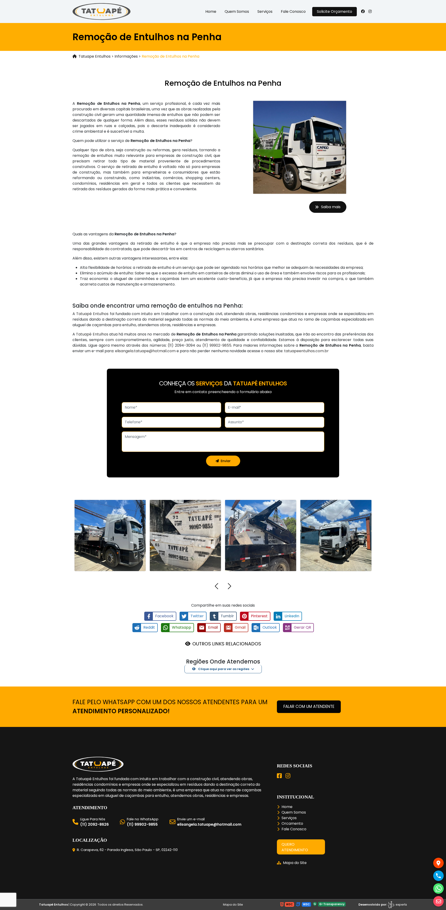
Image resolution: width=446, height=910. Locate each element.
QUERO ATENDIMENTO (295, 847)
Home (210, 11)
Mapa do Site (295, 862)
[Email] (438, 901)
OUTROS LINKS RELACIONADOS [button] (226, 644)
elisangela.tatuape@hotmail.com (145, 351)
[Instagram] (287, 776)
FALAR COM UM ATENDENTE (308, 706)
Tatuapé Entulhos (92, 313)
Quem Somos (237, 11)
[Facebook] (279, 776)
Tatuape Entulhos (95, 56)
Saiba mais (331, 207)
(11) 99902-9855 (216, 345)
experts (401, 904)
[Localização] (438, 863)
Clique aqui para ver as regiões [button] (223, 669)
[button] (216, 586)
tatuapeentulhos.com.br (306, 351)
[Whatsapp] (438, 888)
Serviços (264, 11)
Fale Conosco (293, 11)
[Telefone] (438, 876)
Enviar (226, 461)
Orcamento (292, 823)
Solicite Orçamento (334, 11)
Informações (126, 56)
